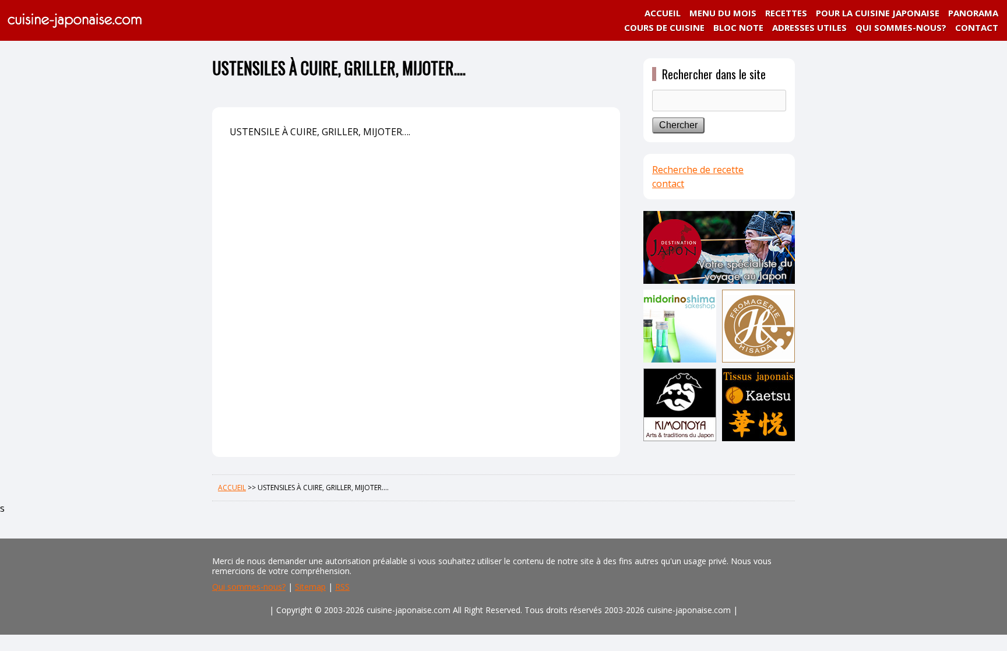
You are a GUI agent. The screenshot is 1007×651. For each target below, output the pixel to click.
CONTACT (976, 27)
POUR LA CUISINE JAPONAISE (877, 13)
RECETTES (786, 13)
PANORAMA (973, 13)
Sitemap (310, 586)
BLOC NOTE (738, 27)
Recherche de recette (698, 169)
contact (668, 183)
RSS (342, 586)
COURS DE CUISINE (664, 27)
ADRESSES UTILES (809, 27)
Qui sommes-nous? (249, 586)
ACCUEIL (663, 13)
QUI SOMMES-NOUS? (900, 27)
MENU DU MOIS (722, 13)
